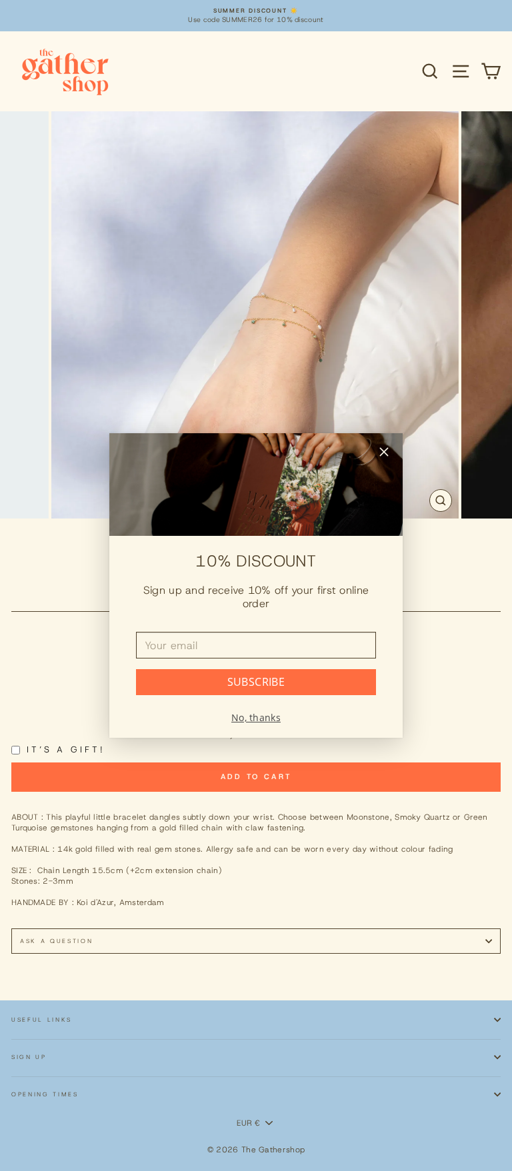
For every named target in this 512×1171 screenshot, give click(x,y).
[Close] (384, 454)
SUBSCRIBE (256, 681)
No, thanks (256, 717)
